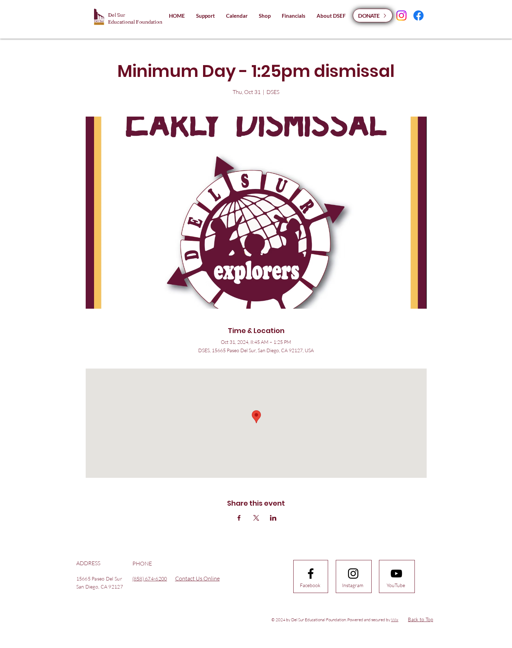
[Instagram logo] (353, 573)
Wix (394, 619)
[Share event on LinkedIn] (273, 518)
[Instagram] (401, 15)
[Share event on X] (256, 518)
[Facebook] (418, 15)
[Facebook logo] (311, 573)
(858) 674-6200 (149, 579)
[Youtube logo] (396, 573)
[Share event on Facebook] (239, 518)
